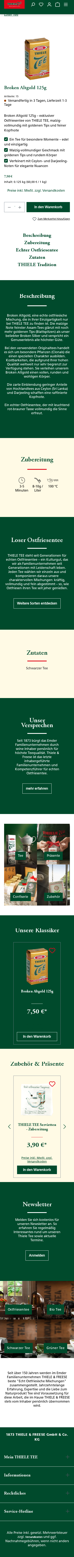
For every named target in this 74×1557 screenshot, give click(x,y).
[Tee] (20, 844)
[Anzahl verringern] (9, 207)
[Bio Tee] (55, 1300)
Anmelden (37, 1255)
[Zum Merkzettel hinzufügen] (52, 950)
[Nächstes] (65, 993)
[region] (37, 58)
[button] (37, 603)
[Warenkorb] (57, 4)
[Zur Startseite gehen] (14, 4)
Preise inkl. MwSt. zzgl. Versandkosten (36, 190)
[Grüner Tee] (55, 1338)
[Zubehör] (53, 885)
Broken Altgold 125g (37, 991)
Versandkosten (34, 1537)
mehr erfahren (37, 788)
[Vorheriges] (9, 993)
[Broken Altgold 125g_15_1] (37, 58)
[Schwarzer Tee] (18, 1338)
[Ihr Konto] (49, 4)
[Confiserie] (20, 885)
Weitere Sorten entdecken (37, 603)
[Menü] (66, 4)
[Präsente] (53, 844)
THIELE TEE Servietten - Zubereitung (37, 1127)
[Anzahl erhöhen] (20, 207)
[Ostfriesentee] (18, 1300)
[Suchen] (33, 4)
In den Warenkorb (48, 207)
